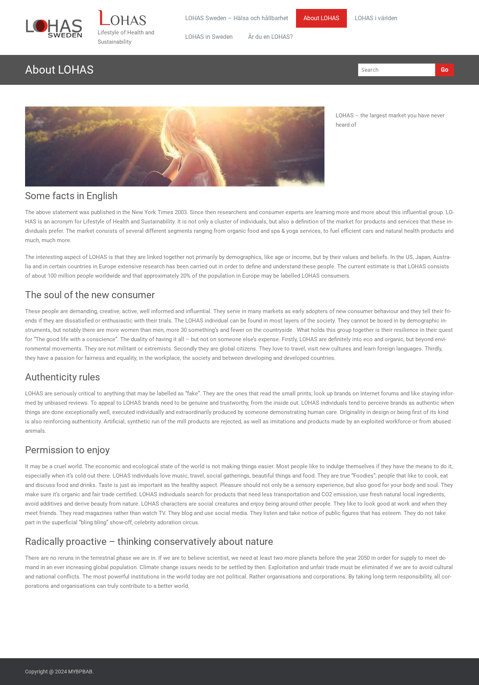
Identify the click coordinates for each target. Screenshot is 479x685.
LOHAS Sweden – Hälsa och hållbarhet (236, 18)
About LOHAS (321, 18)
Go (444, 69)
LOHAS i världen (376, 18)
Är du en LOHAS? (270, 36)
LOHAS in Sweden (209, 36)
